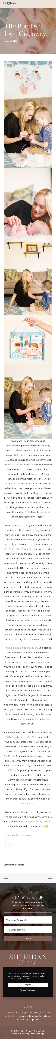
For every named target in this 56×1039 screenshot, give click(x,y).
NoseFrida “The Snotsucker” (19, 549)
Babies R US (28, 803)
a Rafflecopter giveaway (17, 835)
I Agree (28, 985)
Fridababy (36, 474)
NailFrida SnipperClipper (23, 647)
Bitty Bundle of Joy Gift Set (21, 737)
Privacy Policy (39, 1031)
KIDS (6, 19)
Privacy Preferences (28, 990)
